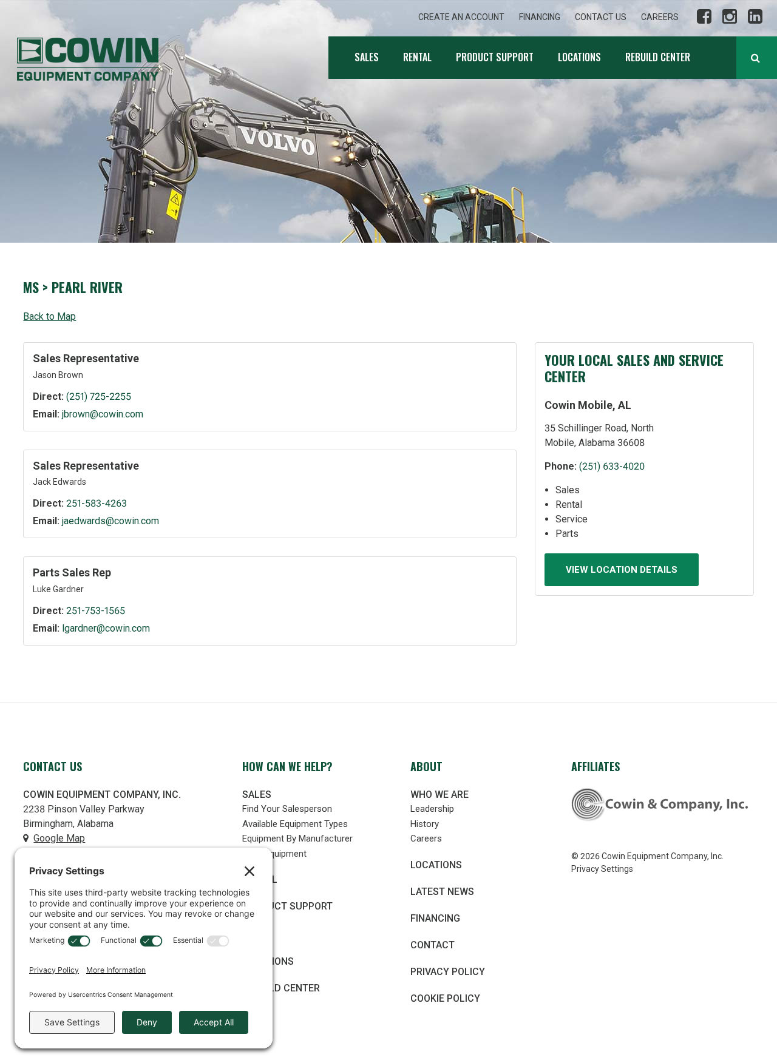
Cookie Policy (445, 998)
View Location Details (621, 569)
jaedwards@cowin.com (110, 521)
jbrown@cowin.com (102, 414)
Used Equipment (274, 853)
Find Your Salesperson (287, 808)
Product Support (495, 57)
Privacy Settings (602, 869)
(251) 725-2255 (98, 396)
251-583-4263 (96, 503)
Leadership (432, 808)
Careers (660, 17)
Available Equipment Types (295, 823)
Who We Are (439, 794)
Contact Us (600, 17)
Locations (579, 57)
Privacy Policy (447, 971)
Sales (367, 57)
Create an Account (461, 17)
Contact (432, 945)
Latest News (442, 891)
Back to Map (49, 316)
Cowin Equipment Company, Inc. (87, 59)
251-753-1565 (95, 610)
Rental (417, 57)
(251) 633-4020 (612, 466)
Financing (539, 17)
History (424, 823)
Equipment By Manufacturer (297, 838)
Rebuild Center (657, 57)
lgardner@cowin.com (106, 628)
